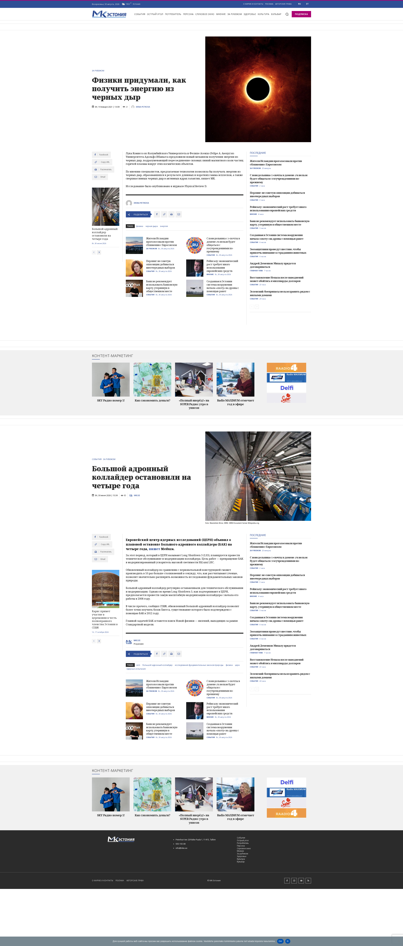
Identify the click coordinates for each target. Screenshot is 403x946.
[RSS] (308, 880)
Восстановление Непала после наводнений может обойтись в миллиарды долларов (276, 279)
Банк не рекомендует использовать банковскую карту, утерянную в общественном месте (161, 286)
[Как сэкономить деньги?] (152, 380)
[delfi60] (286, 388)
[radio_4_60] (286, 367)
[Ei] (399, 941)
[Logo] (137, 839)
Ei (288, 941)
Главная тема (256, 271)
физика (139, 226)
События (211, 255)
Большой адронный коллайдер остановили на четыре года (105, 233)
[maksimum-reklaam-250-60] (286, 377)
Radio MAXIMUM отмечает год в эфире (235, 402)
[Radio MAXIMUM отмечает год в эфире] (235, 380)
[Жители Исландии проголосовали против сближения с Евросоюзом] (134, 245)
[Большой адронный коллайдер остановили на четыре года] (105, 207)
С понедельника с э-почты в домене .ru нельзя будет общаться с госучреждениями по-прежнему (278, 178)
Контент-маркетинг (112, 355)
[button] (287, 14)
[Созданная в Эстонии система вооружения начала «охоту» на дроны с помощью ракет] (194, 288)
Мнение (210, 274)
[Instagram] (294, 880)
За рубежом (98, 71)
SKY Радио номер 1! (111, 400)
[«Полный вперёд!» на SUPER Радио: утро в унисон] (194, 380)
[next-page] (99, 252)
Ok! (280, 941)
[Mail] (301, 880)
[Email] (179, 214)
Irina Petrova (143, 107)
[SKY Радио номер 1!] (111, 380)
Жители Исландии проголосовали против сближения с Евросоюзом (161, 242)
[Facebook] (157, 214)
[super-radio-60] (286, 398)
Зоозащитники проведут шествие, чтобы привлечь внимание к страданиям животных (278, 251)
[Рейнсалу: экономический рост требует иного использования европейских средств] (194, 268)
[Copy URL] (164, 214)
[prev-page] (94, 252)
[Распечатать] (171, 214)
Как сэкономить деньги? (152, 400)
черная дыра (151, 226)
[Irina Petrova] (133, 107)
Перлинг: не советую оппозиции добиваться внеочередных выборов (160, 264)
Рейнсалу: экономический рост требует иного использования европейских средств (222, 266)
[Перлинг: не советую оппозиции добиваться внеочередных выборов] (134, 268)
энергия (164, 226)
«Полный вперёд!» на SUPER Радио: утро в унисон (194, 404)
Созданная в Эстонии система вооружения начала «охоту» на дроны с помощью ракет (223, 286)
